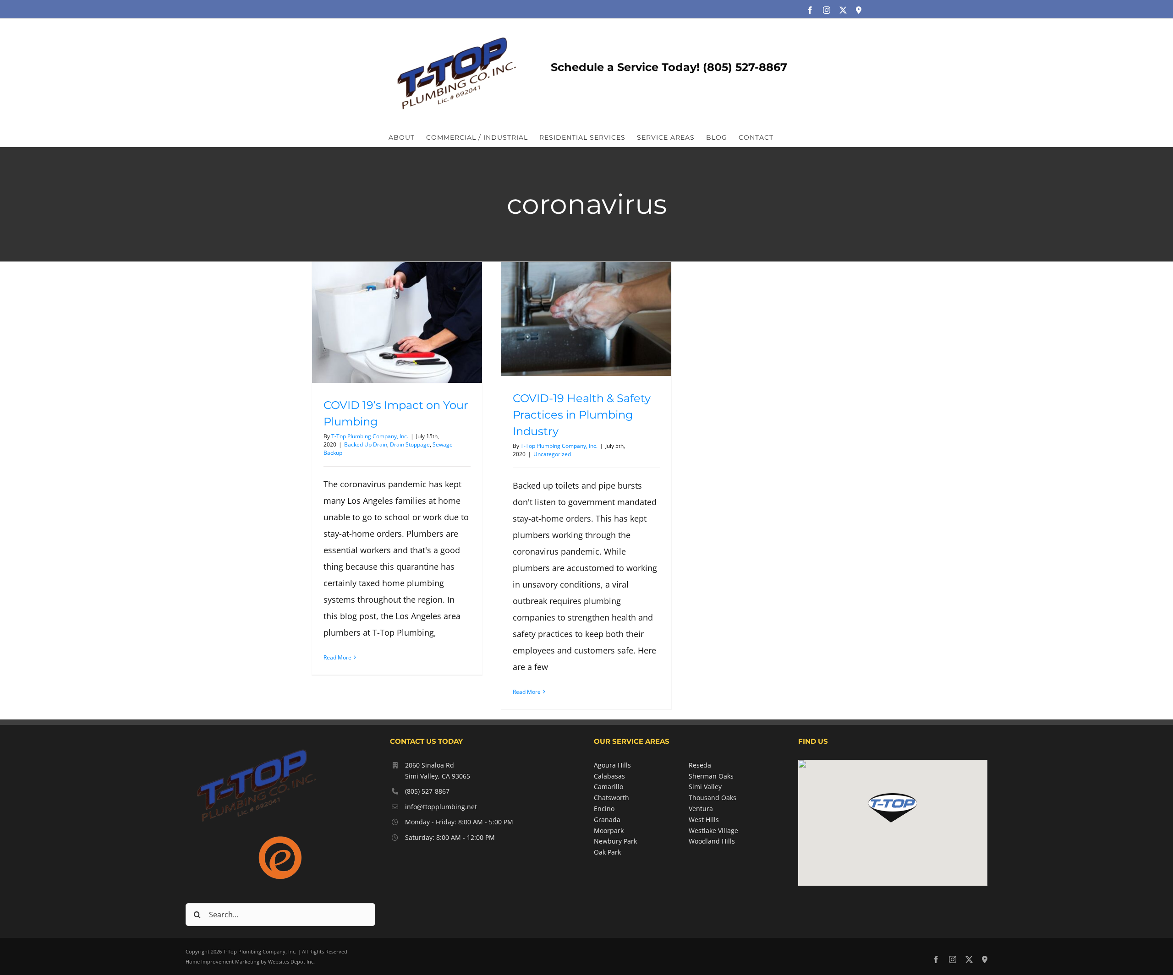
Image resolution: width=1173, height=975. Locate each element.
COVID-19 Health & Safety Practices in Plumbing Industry (582, 415)
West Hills (704, 819)
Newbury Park (615, 841)
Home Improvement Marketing (222, 961)
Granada (607, 819)
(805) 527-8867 (427, 791)
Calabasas (609, 776)
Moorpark (609, 830)
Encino (604, 808)
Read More (337, 657)
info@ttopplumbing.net (441, 806)
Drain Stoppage (410, 444)
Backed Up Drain (365, 444)
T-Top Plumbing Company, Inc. (369, 436)
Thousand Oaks (712, 797)
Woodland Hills (712, 841)
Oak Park (607, 852)
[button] (892, 807)
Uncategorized (552, 454)
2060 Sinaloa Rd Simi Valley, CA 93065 (437, 770)
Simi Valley (705, 786)
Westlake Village (713, 830)
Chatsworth (611, 797)
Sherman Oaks (711, 776)
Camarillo (608, 786)
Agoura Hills (612, 765)
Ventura (701, 808)
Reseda (700, 765)
